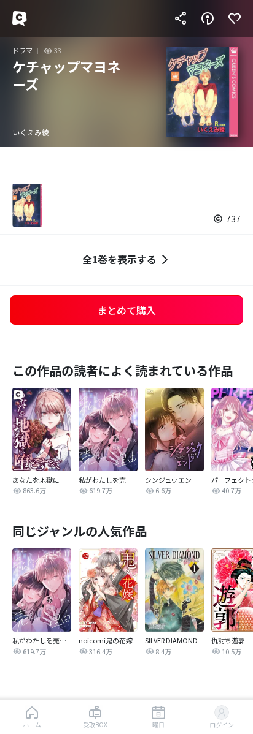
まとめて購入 (126, 310)
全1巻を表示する (119, 259)
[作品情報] (207, 18)
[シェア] (180, 18)
